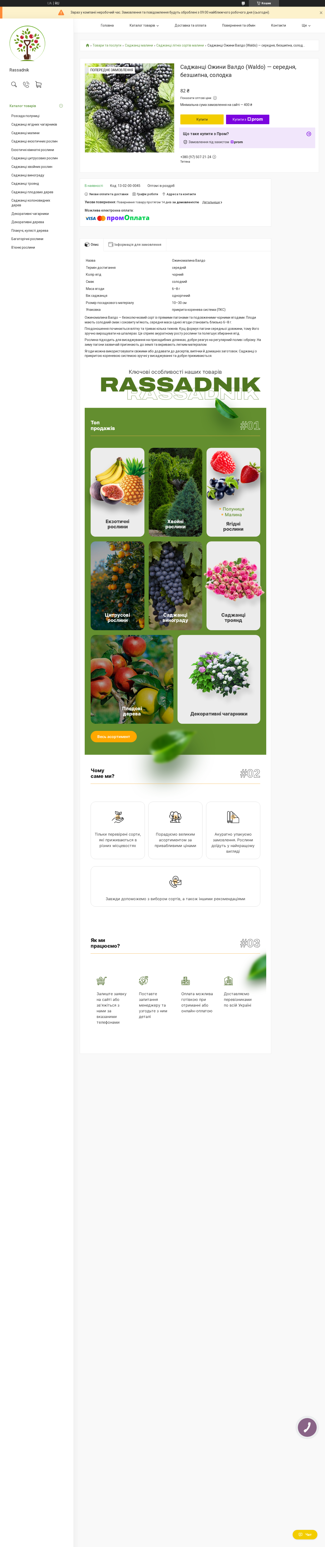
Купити (202, 119)
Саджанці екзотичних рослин (34, 141)
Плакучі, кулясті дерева (29, 230)
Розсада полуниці (25, 116)
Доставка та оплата (190, 25)
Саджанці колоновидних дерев (30, 203)
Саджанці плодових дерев (32, 192)
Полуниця (233, 508)
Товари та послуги (107, 45)
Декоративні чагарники (30, 214)
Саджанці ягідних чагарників (34, 124)
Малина (233, 514)
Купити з (239, 119)
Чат (308, 1535)
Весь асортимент (113, 736)
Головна (107, 25)
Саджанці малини (25, 133)
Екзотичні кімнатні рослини (32, 150)
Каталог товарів (23, 106)
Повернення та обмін (238, 25)
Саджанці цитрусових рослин (34, 158)
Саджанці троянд (25, 183)
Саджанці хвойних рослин (31, 167)
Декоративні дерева (27, 222)
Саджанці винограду (27, 175)
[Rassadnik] (37, 43)
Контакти (278, 25)
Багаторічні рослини (27, 239)
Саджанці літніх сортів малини (180, 45)
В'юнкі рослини (23, 247)
